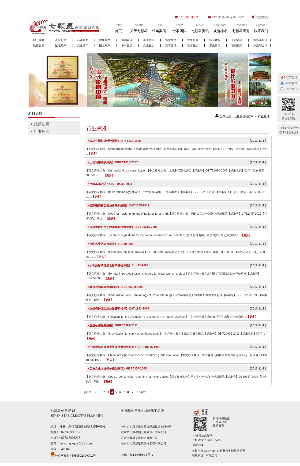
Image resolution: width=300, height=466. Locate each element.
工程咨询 (237, 40)
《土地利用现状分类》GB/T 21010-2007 (112, 162)
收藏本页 (262, 17)
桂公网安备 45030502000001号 (75, 455)
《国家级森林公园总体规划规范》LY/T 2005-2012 (118, 205)
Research (241, 28)
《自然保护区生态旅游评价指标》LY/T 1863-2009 (118, 308)
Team (179, 28)
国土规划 (104, 45)
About (139, 28)
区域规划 (60, 45)
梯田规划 (38, 40)
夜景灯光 (60, 40)
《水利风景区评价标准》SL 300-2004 (110, 244)
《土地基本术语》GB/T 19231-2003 (109, 184)
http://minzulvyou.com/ (207, 440)
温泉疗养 (193, 40)
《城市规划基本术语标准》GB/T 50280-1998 (115, 287)
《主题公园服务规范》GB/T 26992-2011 (112, 325)
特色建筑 (215, 40)
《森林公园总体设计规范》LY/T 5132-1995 (114, 140)
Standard (220, 28)
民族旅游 (38, 45)
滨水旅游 (193, 45)
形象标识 (215, 45)
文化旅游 (148, 45)
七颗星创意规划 (77, 413)
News (200, 28)
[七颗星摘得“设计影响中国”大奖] (150, 80)
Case (159, 28)
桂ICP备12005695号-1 (137, 454)
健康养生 (104, 40)
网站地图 (198, 445)
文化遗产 (82, 45)
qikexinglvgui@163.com (228, 17)
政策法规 (41, 124)
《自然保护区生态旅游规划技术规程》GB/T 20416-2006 (122, 227)
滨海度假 (148, 40)
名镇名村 (82, 40)
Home (118, 28)
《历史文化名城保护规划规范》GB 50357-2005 (117, 368)
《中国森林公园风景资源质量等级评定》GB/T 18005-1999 (123, 347)
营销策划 (237, 45)
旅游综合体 (260, 45)
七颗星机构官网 (244, 116)
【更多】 (93, 153)
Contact (261, 28)
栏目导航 (35, 114)
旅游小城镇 (260, 40)
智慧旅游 (170, 40)
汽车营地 (170, 45)
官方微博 (291, 77)
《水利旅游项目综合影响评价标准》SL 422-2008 (117, 265)
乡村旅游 (126, 45)
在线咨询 (291, 83)
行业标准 (41, 131)
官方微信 (291, 89)
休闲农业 (126, 40)
